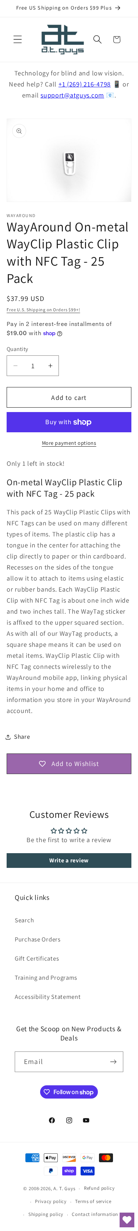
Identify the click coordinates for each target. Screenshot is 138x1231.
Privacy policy (51, 1201)
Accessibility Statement (48, 997)
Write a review (69, 860)
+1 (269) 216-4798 (85, 84)
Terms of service (93, 1201)
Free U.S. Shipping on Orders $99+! (43, 309)
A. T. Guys (64, 1188)
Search (24, 920)
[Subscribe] (113, 1061)
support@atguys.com (72, 95)
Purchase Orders (38, 939)
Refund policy (99, 1188)
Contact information (95, 1214)
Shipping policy (46, 1214)
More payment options (69, 442)
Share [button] (22, 736)
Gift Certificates (37, 958)
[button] (18, 39)
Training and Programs (46, 977)
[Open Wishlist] (127, 1220)
